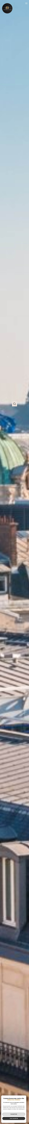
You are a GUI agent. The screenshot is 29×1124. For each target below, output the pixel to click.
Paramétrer (13, 1114)
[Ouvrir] (14, 403)
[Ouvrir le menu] (27, 3)
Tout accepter (14, 1118)
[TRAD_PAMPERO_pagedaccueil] (7, 13)
